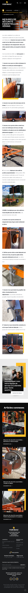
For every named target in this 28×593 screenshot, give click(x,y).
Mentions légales (14, 586)
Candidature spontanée (7, 547)
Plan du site (13, 587)
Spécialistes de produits (19, 545)
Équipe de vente (19, 542)
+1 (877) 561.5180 (8, 557)
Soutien (18, 548)
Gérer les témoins (20, 587)
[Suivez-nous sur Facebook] (14, 579)
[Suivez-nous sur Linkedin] (11, 579)
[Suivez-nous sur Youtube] (17, 579)
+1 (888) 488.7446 (20, 557)
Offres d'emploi (5, 545)
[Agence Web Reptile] (25, 590)
